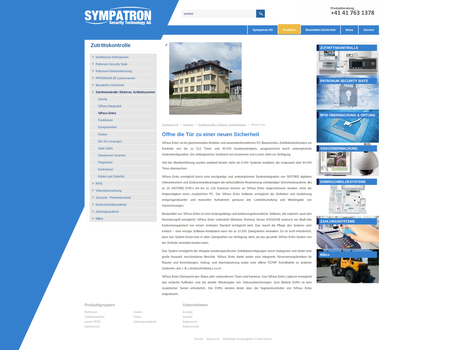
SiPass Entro (107, 113)
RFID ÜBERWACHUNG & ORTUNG (347, 115)
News (349, 30)
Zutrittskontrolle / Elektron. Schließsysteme (125, 92)
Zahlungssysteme (107, 211)
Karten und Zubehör (111, 176)
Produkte (289, 30)
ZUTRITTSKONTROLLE (339, 48)
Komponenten (107, 127)
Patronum (91, 312)
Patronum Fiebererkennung (114, 71)
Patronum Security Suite (111, 64)
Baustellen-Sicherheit (320, 30)
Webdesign (229, 338)
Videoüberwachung (109, 190)
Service (368, 30)
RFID (99, 183)
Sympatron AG (263, 30)
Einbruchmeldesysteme (111, 204)
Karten (138, 312)
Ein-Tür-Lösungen (110, 141)
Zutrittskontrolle (95, 317)
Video (137, 317)
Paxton (102, 134)
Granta (102, 99)
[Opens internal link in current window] (348, 58)
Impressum (190, 321)
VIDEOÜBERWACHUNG (339, 148)
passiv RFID (93, 321)
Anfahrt (187, 317)
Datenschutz (191, 326)
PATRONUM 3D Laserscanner (115, 78)
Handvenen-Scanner (112, 155)
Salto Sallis (105, 148)
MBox (99, 218)
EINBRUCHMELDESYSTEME (343, 182)
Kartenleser (105, 169)
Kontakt (188, 312)
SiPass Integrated (109, 106)
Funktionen (105, 120)
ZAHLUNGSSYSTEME (337, 221)
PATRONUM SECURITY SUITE (344, 81)
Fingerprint (105, 162)
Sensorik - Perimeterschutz (113, 197)
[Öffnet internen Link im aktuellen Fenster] (348, 92)
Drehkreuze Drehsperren (112, 57)
